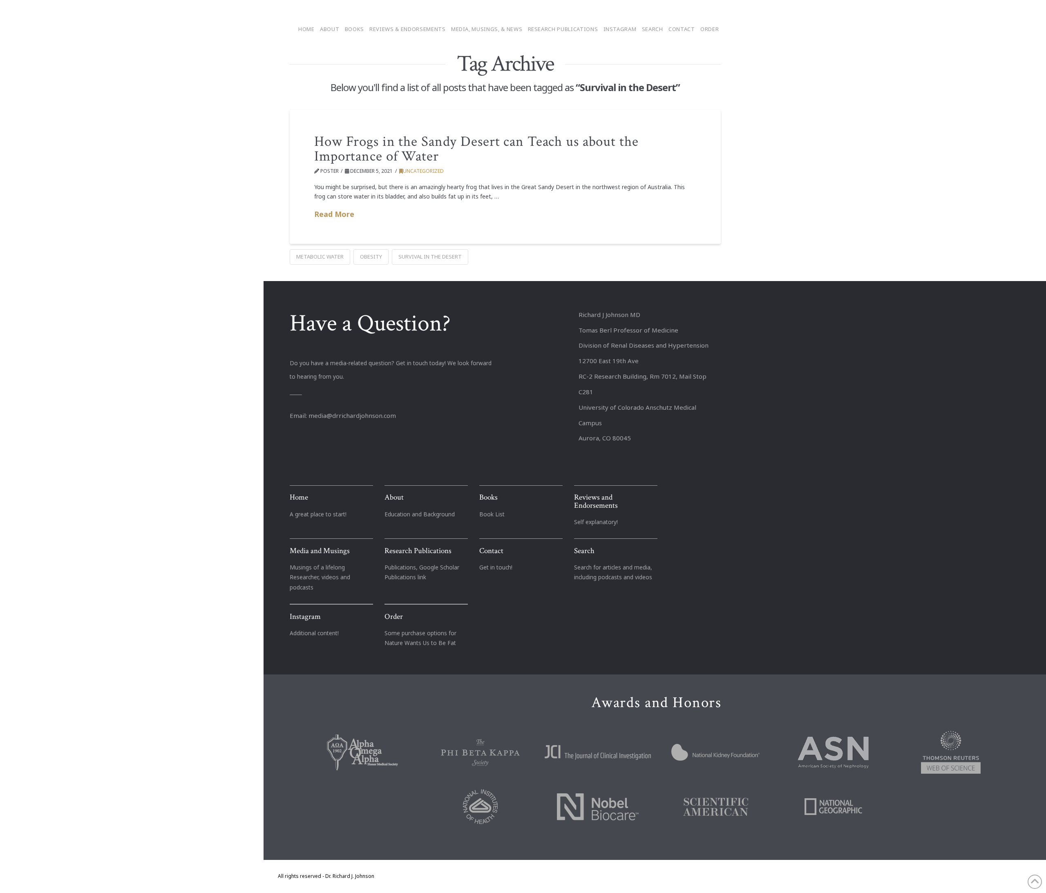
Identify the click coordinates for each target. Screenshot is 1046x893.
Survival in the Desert (430, 256)
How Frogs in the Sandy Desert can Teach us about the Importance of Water (476, 149)
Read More (334, 214)
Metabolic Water (320, 256)
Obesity (371, 256)
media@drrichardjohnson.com (352, 415)
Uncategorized (423, 170)
